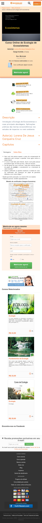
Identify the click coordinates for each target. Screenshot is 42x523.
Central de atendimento (21, 473)
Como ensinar (21, 457)
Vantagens (7, 152)
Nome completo (13, 242)
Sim (13, 259)
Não (23, 259)
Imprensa (21, 470)
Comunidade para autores (21, 482)
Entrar (36, 3)
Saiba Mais (17, 152)
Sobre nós (21, 465)
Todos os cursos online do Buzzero (21, 485)
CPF (11, 248)
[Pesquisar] (29, 3)
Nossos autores (21, 462)
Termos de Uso (34, 447)
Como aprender (21, 459)
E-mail (11, 236)
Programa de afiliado (21, 479)
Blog (21, 468)
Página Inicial (6, 8)
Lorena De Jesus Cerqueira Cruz (24, 49)
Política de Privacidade (21, 449)
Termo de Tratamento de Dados (31, 515)
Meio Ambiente (16, 8)
